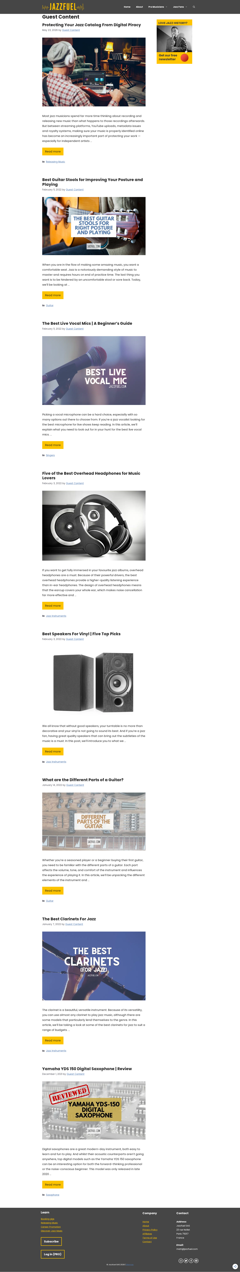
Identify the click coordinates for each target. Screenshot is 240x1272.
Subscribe (51, 1241)
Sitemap (130, 1264)
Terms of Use (149, 1237)
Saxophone (52, 1195)
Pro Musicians (156, 6)
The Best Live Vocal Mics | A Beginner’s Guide (87, 323)
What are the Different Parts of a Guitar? (82, 780)
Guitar (49, 305)
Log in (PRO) (52, 1254)
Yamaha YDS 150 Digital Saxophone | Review (87, 1069)
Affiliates (147, 1233)
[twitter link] (186, 1261)
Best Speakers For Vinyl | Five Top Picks (81, 634)
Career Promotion (51, 1226)
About (139, 6)
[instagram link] (181, 1261)
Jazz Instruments (56, 616)
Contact (147, 1241)
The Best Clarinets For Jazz (69, 919)
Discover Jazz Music (51, 1230)
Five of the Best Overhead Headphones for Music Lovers (91, 476)
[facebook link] (191, 1261)
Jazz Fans (178, 6)
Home (127, 6)
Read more (53, 151)
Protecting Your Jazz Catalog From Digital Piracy (91, 25)
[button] (194, 7)
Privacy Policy (150, 1229)
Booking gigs (47, 1219)
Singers (50, 455)
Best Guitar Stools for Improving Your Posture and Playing (92, 182)
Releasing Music (55, 161)
